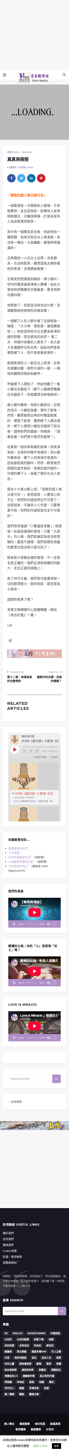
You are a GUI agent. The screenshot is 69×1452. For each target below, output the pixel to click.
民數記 (42, 1369)
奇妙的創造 (20, 1357)
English (17, 1333)
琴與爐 (8, 1382)
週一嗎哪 (9, 1394)
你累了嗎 (39, 1339)
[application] (34, 913)
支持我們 (16, 1101)
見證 (46, 1388)
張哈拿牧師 (25, 1363)
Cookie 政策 (10, 1251)
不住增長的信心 (18, 866)
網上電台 (9, 1423)
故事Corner (13, 152)
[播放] (14, 924)
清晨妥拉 (56, 1369)
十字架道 (13, 853)
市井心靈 (9, 1363)
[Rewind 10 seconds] (24, 751)
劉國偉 (8, 1351)
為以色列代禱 (47, 1375)
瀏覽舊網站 (10, 1262)
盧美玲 (13, 167)
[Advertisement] (34, 34)
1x (30, 751)
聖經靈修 (36, 1429)
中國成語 (55, 1333)
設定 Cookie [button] (40, 1446)
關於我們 (8, 1233)
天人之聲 (56, 1351)
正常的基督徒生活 (19, 857)
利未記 (37, 1345)
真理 (31, 1382)
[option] (34, 783)
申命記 (20, 1382)
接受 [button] (56, 1446)
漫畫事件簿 (29, 1375)
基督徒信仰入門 (18, 848)
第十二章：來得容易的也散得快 (19, 679)
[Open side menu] (4, 75)
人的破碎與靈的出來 (20, 861)
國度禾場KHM (39, 1351)
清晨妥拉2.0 (11, 1375)
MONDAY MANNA (36, 1333)
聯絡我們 (8, 1245)
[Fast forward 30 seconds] (38, 751)
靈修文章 (34, 1394)
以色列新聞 (23, 1339)
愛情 (38, 1363)
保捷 (51, 1339)
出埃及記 (24, 1345)
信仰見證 (9, 1345)
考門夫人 (9, 1388)
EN (6, 1333)
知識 (41, 1382)
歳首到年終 (28, 1369)
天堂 (7, 1357)
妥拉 (34, 1357)
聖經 (21, 1388)
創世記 (50, 1345)
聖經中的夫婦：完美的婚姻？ (49, 679)
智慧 (58, 1363)
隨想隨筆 (25, 1423)
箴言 (51, 1382)
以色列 (8, 1339)
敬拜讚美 (20, 1429)
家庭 (58, 1357)
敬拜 (48, 1363)
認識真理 (55, 1423)
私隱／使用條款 (12, 1256)
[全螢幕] (54, 924)
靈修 (21, 1394)
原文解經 (21, 1351)
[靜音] (48, 924)
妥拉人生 (46, 1357)
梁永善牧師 (11, 1369)
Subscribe (40, 757)
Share (54, 757)
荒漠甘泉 (34, 1388)
